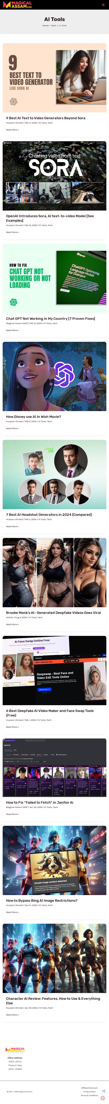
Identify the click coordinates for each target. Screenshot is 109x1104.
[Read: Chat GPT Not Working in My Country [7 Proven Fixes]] (54, 278)
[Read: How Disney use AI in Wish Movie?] (54, 376)
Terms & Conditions (89, 1095)
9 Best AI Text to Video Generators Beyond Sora (45, 118)
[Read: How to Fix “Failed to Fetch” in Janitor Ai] (54, 767)
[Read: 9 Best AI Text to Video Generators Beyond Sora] (54, 77)
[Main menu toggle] (103, 5)
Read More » (12, 129)
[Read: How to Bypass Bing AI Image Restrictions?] (54, 860)
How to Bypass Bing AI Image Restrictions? (41, 901)
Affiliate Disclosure (89, 1088)
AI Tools (43, 122)
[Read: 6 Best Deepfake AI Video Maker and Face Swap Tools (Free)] (54, 670)
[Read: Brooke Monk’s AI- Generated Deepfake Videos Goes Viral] (54, 572)
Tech (50, 122)
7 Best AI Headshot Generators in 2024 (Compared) (49, 515)
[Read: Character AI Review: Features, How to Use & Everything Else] (54, 958)
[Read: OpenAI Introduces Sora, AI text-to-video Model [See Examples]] (54, 175)
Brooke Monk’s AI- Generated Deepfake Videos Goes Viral (53, 613)
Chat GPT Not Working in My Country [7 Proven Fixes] (50, 319)
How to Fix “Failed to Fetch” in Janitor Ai (39, 802)
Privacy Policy (89, 1092)
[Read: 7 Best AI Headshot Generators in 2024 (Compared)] (54, 474)
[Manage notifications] (103, 1098)
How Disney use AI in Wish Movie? (33, 417)
